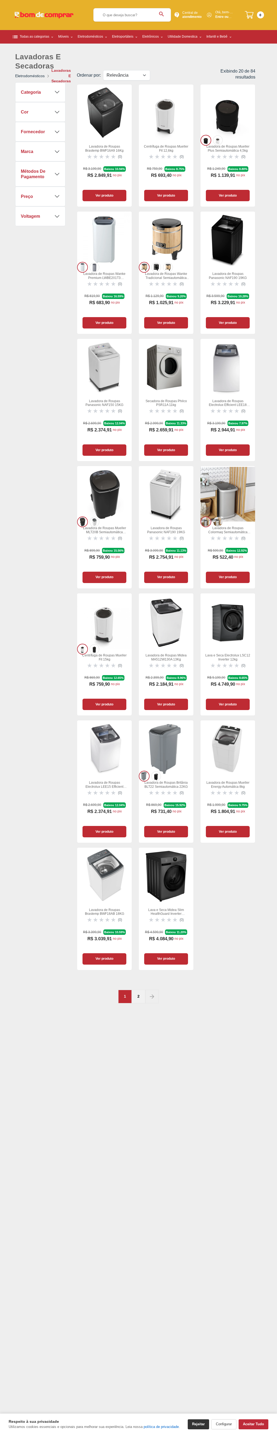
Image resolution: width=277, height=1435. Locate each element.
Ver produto (104, 195)
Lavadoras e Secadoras (61, 75)
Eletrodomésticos (30, 76)
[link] (104, 145)
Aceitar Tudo (253, 1424)
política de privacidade (161, 1427)
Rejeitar (198, 1424)
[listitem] (206, 140)
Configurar (224, 1424)
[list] (227, 140)
